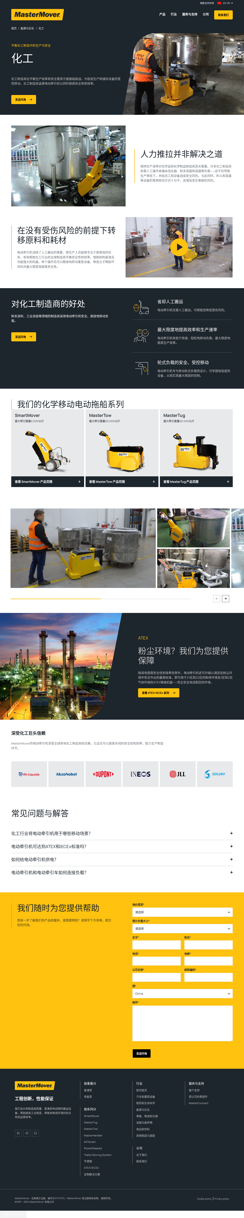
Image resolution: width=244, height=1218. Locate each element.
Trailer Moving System (97, 1155)
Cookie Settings (13, 1214)
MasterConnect (198, 1103)
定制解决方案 (92, 1174)
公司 (206, 14)
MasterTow (91, 1129)
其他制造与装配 (145, 1135)
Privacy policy (221, 1198)
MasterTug (90, 1122)
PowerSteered (93, 1148)
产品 (162, 14)
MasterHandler (93, 1135)
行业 (174, 14)
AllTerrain (90, 1142)
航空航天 (141, 1090)
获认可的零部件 (198, 1097)
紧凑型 (88, 1090)
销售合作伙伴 (207, 3)
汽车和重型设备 (145, 1097)
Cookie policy (204, 1198)
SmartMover (91, 1116)
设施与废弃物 (144, 1122)
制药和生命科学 (145, 1103)
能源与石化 (143, 1110)
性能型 (88, 1097)
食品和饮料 (143, 1129)
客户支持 (194, 1090)
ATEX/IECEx (91, 1168)
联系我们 (223, 15)
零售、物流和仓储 (147, 1116)
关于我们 (141, 1155)
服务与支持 (189, 14)
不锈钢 (88, 1161)
